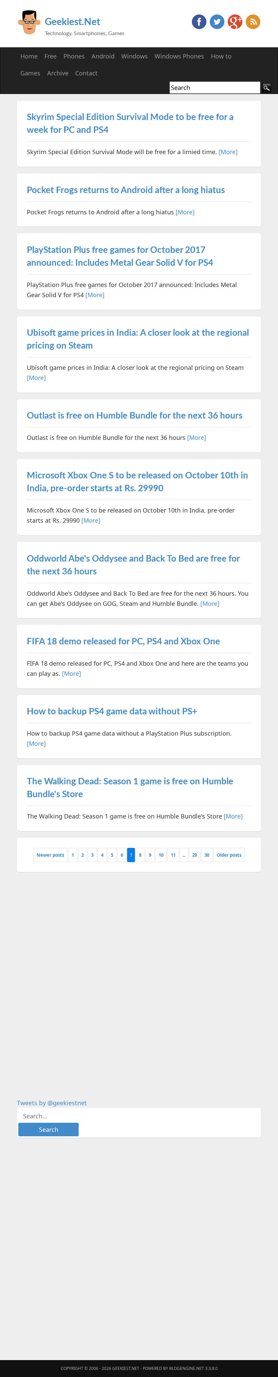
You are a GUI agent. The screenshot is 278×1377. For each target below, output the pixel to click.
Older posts (229, 855)
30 (206, 855)
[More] (228, 152)
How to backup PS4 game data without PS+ (112, 711)
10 (161, 855)
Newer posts (50, 855)
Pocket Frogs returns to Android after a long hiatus (126, 190)
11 (173, 855)
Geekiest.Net (72, 22)
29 (194, 855)
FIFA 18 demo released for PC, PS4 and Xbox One (123, 641)
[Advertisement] (68, 980)
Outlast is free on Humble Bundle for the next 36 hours (134, 415)
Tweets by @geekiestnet (52, 1103)
